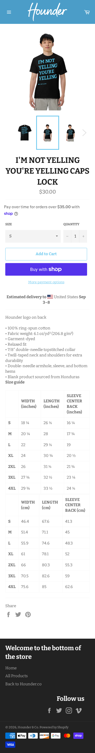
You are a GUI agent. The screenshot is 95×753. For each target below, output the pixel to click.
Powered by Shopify (54, 727)
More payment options (46, 282)
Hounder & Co (28, 727)
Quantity (71, 224)
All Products (16, 676)
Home (11, 668)
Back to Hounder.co (23, 684)
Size (8, 224)
